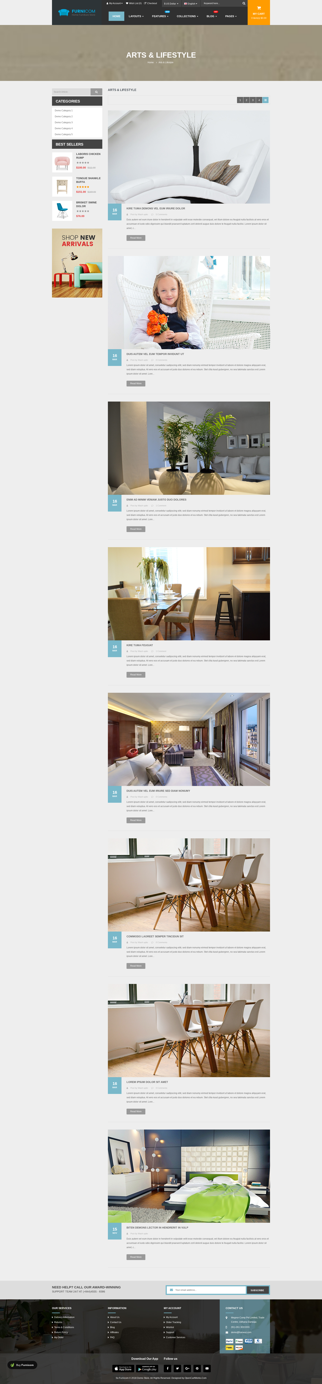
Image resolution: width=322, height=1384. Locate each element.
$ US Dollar (170, 3)
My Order (59, 1337)
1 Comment (161, 505)
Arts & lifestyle (166, 62)
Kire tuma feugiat (140, 645)
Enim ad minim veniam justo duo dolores (156, 499)
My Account (172, 1317)
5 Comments (161, 214)
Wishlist (170, 1327)
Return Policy (61, 1332)
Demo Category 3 (64, 122)
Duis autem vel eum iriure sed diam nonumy (158, 790)
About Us (114, 1317)
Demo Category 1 (64, 110)
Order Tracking (173, 1322)
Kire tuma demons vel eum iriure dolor (156, 208)
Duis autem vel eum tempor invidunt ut (155, 354)
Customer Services (175, 1337)
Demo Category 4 (64, 128)
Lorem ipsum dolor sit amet (147, 1082)
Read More (136, 238)
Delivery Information (64, 1317)
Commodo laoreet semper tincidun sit (155, 936)
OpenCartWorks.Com (195, 1378)
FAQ (112, 1337)
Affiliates (114, 1332)
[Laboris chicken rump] (62, 162)
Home (151, 62)
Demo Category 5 (64, 134)
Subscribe (257, 1290)
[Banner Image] (77, 263)
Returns (58, 1322)
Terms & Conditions (64, 1327)
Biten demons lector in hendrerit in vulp (157, 1227)
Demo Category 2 (64, 116)
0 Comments (161, 360)
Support (170, 1332)
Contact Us (115, 1322)
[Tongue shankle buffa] (62, 186)
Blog (112, 1327)
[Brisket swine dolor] (62, 210)
